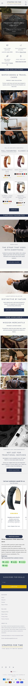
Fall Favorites (9, 151)
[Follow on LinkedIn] (13, 667)
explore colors (14, 262)
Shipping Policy (4, 611)
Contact (3, 602)
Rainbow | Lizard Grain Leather (7, 196)
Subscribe (14, 586)
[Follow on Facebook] (2, 667)
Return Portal (23, 52)
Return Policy (4, 614)
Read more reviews (14, 536)
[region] (14, 23)
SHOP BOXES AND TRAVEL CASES (14, 30)
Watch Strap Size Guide (20, 61)
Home (2, 597)
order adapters (14, 470)
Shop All (3, 600)
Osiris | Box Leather (21, 169)
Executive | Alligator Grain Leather (21, 197)
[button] (13, 533)
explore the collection (14, 310)
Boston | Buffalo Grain (7, 170)
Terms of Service (5, 619)
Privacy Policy (4, 616)
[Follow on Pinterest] (9, 667)
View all (14, 209)
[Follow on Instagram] (6, 667)
